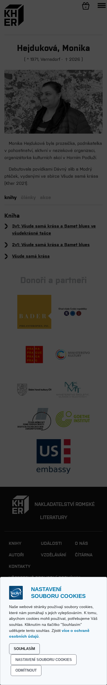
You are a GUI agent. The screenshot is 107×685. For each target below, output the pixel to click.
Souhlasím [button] (24, 649)
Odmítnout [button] (26, 670)
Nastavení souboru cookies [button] (43, 660)
